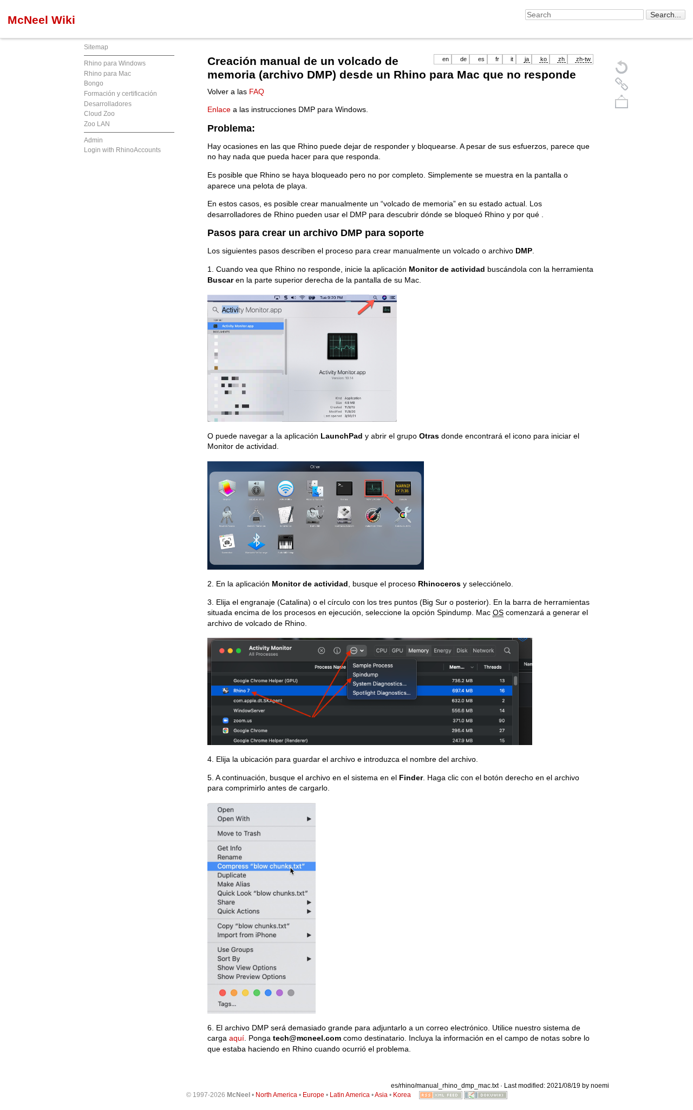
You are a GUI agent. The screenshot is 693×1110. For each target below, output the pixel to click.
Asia (381, 1095)
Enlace (219, 109)
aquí (236, 1038)
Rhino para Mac (107, 73)
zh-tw (583, 59)
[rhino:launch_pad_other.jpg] (315, 515)
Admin (93, 140)
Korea (402, 1095)
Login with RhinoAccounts (122, 150)
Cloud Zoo (99, 113)
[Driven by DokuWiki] (485, 1095)
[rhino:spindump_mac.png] (369, 691)
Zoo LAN (97, 124)
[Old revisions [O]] (621, 84)
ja (527, 59)
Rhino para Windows (115, 63)
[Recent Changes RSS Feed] (440, 1095)
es (481, 59)
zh (561, 59)
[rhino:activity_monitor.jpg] (315, 357)
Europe (313, 1095)
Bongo (93, 83)
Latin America (350, 1095)
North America (276, 1095)
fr (497, 59)
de (463, 59)
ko (543, 59)
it (512, 59)
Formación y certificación (120, 93)
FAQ (256, 91)
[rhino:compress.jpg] (261, 907)
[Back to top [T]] (621, 101)
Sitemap (96, 47)
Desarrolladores (108, 104)
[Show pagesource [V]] (621, 66)
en (445, 59)
